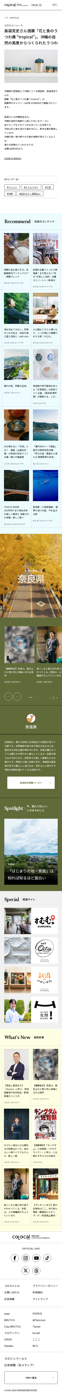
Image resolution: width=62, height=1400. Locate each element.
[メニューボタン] (55, 5)
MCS (35, 1346)
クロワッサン (12, 1333)
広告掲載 (9, 1299)
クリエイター (31, 187)
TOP (6, 17)
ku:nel (36, 1333)
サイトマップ (40, 1299)
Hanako (8, 1346)
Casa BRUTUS (12, 1326)
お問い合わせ (12, 1292)
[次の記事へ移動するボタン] (17, 696)
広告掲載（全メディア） (20, 1365)
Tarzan (36, 1326)
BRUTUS (9, 1320)
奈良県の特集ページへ (31, 782)
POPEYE (37, 1313)
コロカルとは (12, 1286)
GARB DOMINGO (12, 158)
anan (7, 1313)
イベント (12, 187)
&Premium (39, 1320)
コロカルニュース (13, 25)
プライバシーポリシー (45, 1286)
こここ (36, 1339)
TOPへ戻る (31, 1377)
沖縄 (10, 193)
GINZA (8, 1339)
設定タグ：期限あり (31, 193)
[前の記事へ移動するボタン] (8, 696)
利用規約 (38, 1292)
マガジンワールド (15, 1358)
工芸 (48, 187)
